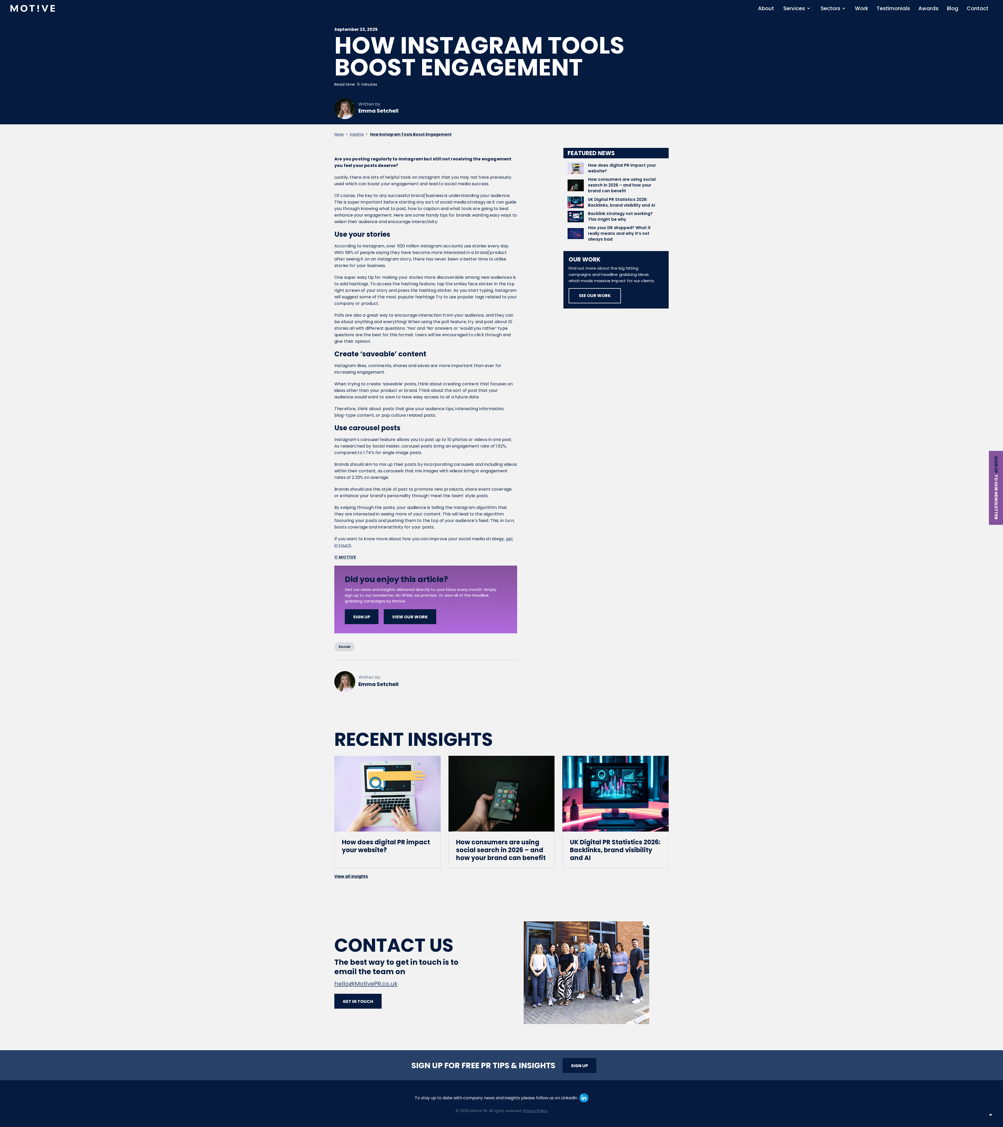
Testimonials (893, 8)
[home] (32, 8)
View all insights (351, 876)
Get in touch (358, 1001)
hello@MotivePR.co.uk (366, 984)
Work (861, 8)
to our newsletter (996, 497)
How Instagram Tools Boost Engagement (411, 134)
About (766, 8)
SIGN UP (361, 617)
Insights (357, 134)
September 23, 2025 (356, 29)
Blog (952, 8)
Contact (977, 8)
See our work (595, 296)
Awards (928, 8)
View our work (410, 617)
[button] (796, 8)
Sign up (996, 464)
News (339, 134)
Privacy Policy (535, 1110)
